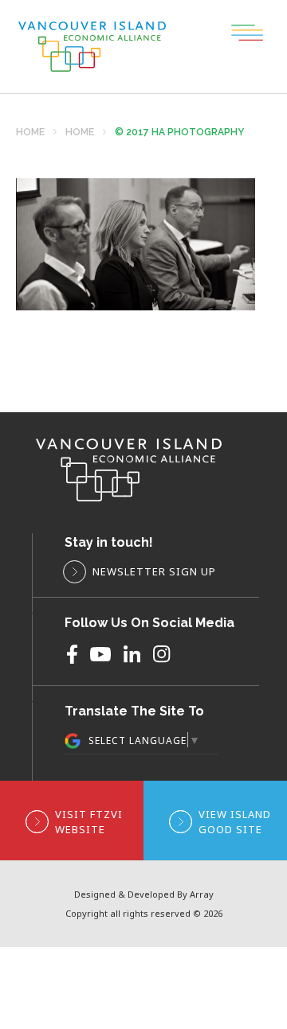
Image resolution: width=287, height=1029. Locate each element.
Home (30, 132)
